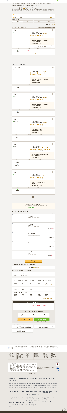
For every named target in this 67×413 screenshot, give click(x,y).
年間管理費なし (25, 280)
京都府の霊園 (35, 385)
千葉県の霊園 (16, 383)
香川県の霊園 (40, 387)
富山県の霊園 (36, 383)
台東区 (15, 295)
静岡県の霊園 (16, 385)
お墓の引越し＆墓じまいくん (13, 380)
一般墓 (18, 21)
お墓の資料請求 (11, 355)
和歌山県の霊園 (54, 385)
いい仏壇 (10, 398)
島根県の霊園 (16, 387)
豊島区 (46, 294)
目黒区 (23, 294)
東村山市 (39, 295)
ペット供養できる (48, 280)
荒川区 (31, 294)
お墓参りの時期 (45, 357)
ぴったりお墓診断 (11, 356)
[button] (42, 46)
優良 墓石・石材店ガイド (51, 378)
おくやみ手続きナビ (12, 404)
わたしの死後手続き (29, 400)
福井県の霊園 (45, 383)
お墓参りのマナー (45, 354)
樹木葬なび (36, 378)
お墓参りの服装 (45, 356)
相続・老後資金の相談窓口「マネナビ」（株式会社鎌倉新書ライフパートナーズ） (32, 405)
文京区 (46, 295)
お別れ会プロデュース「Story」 (47, 401)
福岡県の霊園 (54, 387)
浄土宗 (23, 283)
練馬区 (15, 294)
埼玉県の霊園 (11, 383)
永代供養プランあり (41, 280)
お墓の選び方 (19, 356)
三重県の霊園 (25, 385)
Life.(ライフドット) (15, 378)
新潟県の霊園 (31, 383)
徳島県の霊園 (35, 387)
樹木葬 (27, 356)
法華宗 (46, 283)
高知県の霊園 (49, 387)
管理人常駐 (32, 280)
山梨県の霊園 (50, 383)
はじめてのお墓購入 (20, 354)
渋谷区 (23, 289)
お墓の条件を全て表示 (47, 284)
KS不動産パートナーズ (36, 400)
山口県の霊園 (30, 387)
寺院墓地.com (45, 378)
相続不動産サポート (29, 398)
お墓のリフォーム (37, 356)
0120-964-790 (30, 207)
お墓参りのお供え (45, 355)
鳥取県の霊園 (11, 387)
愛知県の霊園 (21, 385)
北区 (23, 295)
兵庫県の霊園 (44, 385)
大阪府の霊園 (40, 385)
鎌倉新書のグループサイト (33, 373)
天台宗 (39, 283)
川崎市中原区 (16, 289)
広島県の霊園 (25, 387)
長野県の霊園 (55, 383)
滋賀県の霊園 (30, 385)
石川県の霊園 (40, 383)
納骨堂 (27, 357)
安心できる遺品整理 (36, 398)
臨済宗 (31, 283)
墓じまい (18, 358)
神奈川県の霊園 (25, 383)
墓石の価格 (36, 354)
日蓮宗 (15, 283)
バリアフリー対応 (17, 280)
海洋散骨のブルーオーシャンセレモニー (48, 399)
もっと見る (33, 12)
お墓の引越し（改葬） (20, 357)
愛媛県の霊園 (44, 387)
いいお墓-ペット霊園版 (30, 378)
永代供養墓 (27, 355)
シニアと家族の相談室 (19, 404)
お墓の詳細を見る (33, 53)
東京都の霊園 (21, 383)
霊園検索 (10, 354)
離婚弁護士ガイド (36, 394)
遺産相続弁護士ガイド (29, 394)
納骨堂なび (40, 378)
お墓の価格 (19, 355)
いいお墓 (10, 378)
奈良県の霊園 (49, 385)
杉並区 (31, 289)
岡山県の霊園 (21, 387)
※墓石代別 (36, 267)
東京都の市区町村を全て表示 (46, 298)
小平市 (39, 294)
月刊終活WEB (11, 406)
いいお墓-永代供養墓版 (22, 378)
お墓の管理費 (36, 355)
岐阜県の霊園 (11, 385)
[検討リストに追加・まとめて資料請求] (53, 30)
